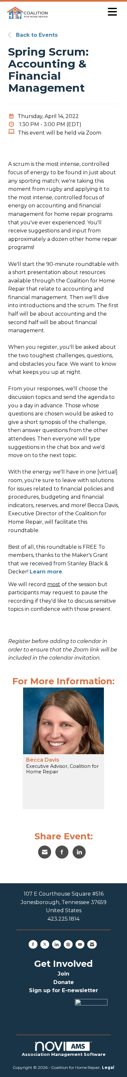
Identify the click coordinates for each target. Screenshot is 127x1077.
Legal (108, 1067)
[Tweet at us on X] (44, 944)
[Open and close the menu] (85, 11)
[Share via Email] (44, 852)
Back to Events (36, 35)
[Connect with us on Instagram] (68, 944)
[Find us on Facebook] (33, 944)
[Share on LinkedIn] (79, 852)
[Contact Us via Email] (92, 944)
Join (63, 974)
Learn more (46, 572)
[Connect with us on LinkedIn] (56, 944)
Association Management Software (64, 1054)
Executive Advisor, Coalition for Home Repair (62, 769)
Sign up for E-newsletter (63, 990)
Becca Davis (42, 760)
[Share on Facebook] (61, 852)
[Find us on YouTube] (80, 944)
